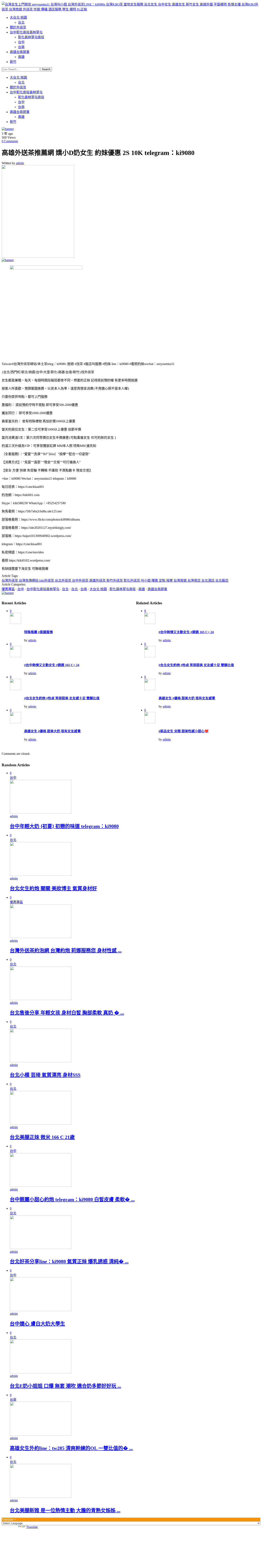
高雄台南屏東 (19, 52)
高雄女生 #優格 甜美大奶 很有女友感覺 (52, 731)
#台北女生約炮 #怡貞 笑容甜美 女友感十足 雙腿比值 (61, 698)
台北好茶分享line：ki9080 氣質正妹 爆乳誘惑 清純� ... (69, 1261)
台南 (21, 47)
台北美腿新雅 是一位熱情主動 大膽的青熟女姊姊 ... (65, 1510)
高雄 (21, 57)
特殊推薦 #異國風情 (38, 632)
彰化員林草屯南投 (31, 37)
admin (20, 163)
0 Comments (10, 141)
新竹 (13, 61)
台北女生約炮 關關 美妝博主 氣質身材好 (53, 888)
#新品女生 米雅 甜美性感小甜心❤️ (184, 731)
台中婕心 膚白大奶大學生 (37, 1323)
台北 (21, 22)
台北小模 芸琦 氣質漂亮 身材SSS (45, 1075)
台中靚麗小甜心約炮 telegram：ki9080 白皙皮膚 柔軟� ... (72, 1199)
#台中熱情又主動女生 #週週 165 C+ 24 (51, 665)
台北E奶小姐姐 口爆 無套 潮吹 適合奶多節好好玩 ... (65, 1386)
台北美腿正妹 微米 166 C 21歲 (42, 1137)
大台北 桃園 (18, 17)
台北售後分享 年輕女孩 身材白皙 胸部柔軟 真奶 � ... (67, 1012)
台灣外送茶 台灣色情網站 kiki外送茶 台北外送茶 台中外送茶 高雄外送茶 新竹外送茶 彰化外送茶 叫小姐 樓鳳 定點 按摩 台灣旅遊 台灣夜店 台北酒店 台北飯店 (115, 580)
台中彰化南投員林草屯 (26, 32)
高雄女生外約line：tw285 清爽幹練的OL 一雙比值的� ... (71, 1448)
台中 (21, 42)
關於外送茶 (18, 27)
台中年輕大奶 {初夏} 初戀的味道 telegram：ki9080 (64, 826)
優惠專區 (8, 589)
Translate (32, 1527)
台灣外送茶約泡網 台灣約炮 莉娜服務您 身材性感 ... (66, 950)
